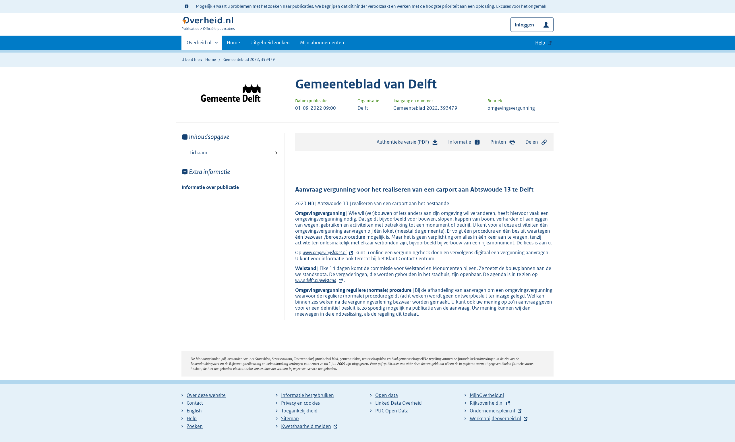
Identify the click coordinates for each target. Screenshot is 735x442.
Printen (498, 142)
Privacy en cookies (300, 403)
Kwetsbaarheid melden (306, 426)
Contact (195, 403)
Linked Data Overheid (398, 403)
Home (233, 42)
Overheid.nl (199, 44)
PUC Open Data (392, 411)
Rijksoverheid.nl (487, 403)
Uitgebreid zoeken (270, 42)
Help (192, 418)
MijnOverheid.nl (487, 395)
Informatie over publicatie (210, 187)
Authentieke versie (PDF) (404, 143)
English (194, 411)
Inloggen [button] (524, 25)
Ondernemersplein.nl (492, 411)
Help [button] (540, 43)
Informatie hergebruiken (307, 395)
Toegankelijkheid (299, 411)
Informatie (459, 142)
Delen (531, 142)
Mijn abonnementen (322, 42)
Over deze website (206, 395)
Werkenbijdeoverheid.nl (495, 418)
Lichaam (198, 152)
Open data (386, 395)
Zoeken (195, 426)
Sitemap (290, 418)
